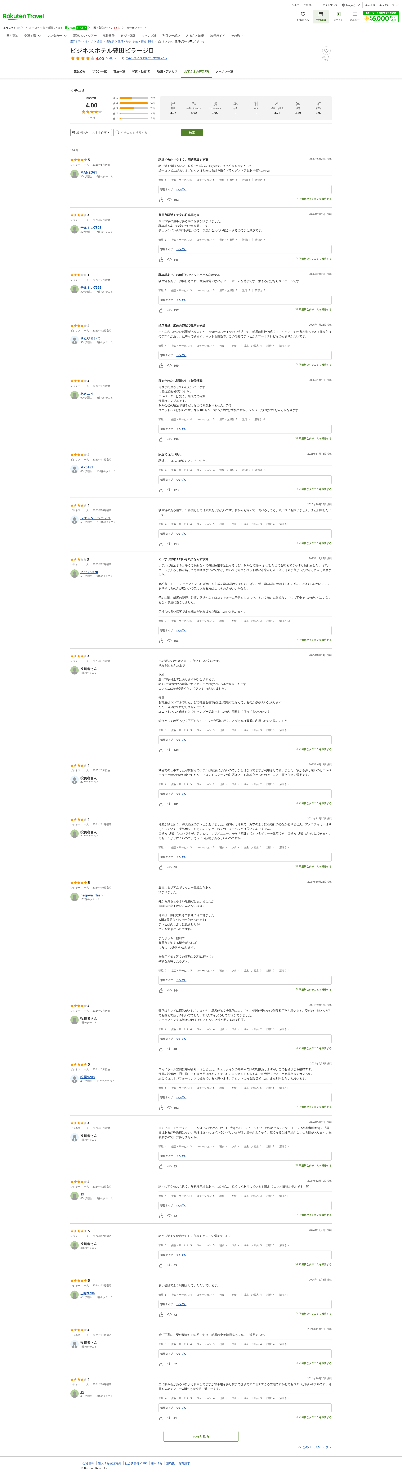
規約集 (170, 1463)
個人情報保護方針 (109, 1463)
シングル (181, 189)
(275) (196, 71)
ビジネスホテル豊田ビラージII (111, 50)
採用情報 (156, 1463)
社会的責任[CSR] (136, 1463)
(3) (141, 71)
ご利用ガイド (310, 5)
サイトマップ (330, 5)
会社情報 (88, 1463)
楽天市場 (370, 5)
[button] (112, 174)
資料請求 (184, 1463)
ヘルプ (295, 5)
